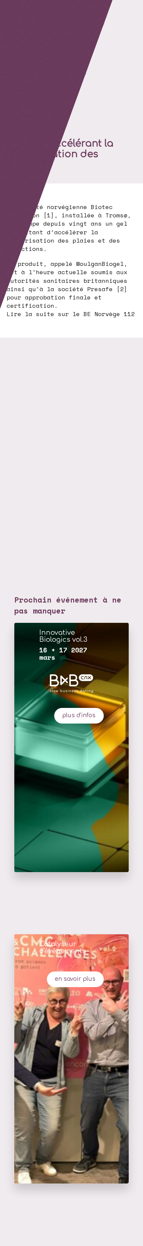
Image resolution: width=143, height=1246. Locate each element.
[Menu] (8, 8)
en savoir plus (75, 979)
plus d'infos (78, 715)
